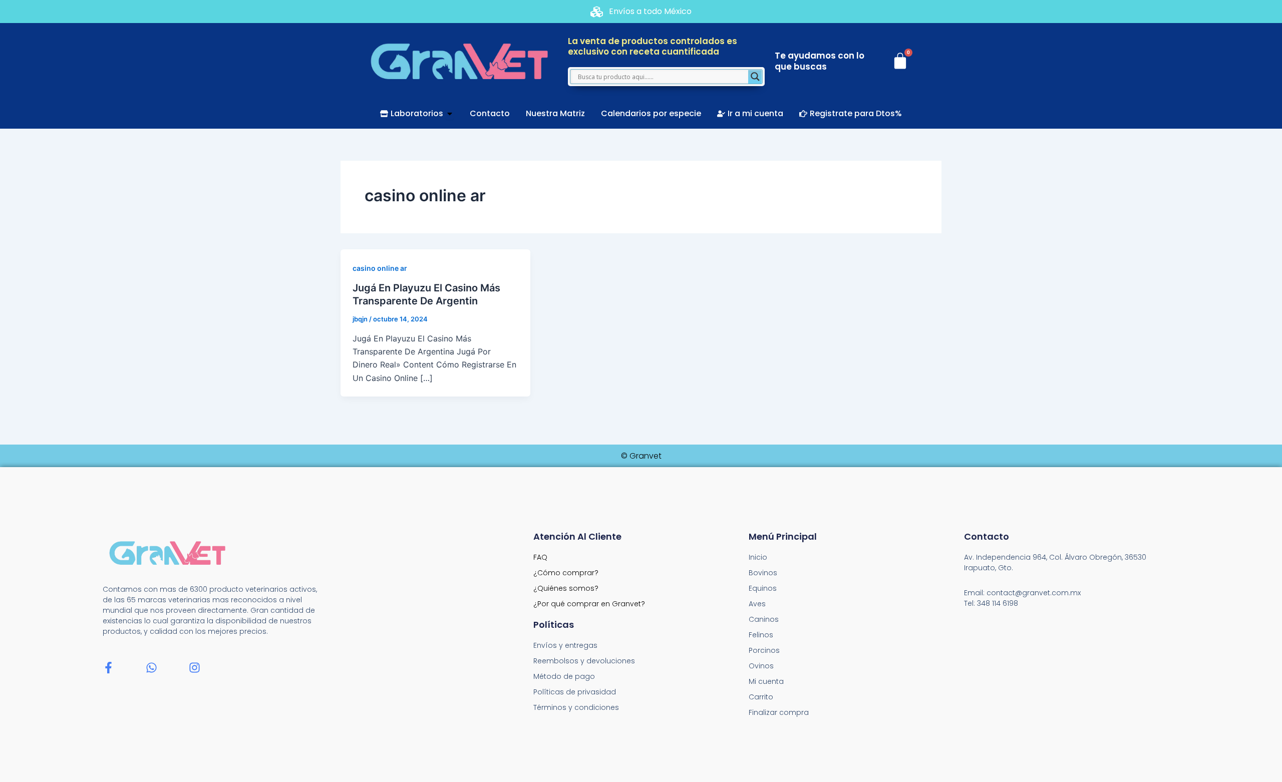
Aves (757, 604)
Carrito (761, 697)
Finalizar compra (779, 712)
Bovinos (763, 573)
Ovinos (761, 666)
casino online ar (380, 268)
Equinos (763, 588)
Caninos (764, 619)
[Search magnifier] (755, 77)
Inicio (758, 557)
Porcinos (764, 650)
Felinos (761, 635)
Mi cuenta (766, 681)
